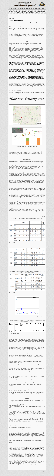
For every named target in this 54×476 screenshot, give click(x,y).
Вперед (44, 471)
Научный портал (20, 8)
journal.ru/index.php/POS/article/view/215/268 (33, 448)
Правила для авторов (36, 8)
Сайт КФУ (14, 8)
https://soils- (25, 448)
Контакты (42, 8)
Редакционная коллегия (28, 8)
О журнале (10, 8)
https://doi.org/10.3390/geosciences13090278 (34, 411)
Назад (9, 471)
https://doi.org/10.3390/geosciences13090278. (34, 454)
